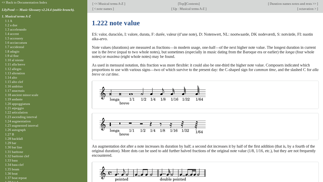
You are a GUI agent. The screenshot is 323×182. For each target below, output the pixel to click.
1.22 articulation (16, 112)
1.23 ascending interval (21, 117)
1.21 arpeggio (14, 108)
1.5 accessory (14, 38)
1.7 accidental (14, 47)
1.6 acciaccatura (16, 42)
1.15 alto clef (14, 82)
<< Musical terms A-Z (108, 4)
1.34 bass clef (14, 165)
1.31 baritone (14, 152)
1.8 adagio (12, 51)
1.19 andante (14, 99)
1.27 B (9, 134)
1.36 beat (11, 173)
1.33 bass (11, 160)
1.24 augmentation (18, 121)
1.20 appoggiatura (17, 104)
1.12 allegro (13, 69)
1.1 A (8, 21)
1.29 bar (10, 143)
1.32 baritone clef (17, 156)
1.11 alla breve (15, 64)
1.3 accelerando (15, 29)
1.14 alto (11, 77)
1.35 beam (12, 169)
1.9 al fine (12, 56)
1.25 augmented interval (21, 125)
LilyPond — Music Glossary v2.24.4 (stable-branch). (38, 10)
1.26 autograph (15, 130)
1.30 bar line (13, 147)
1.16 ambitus (14, 86)
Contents (192, 4)
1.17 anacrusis (14, 91)
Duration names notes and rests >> (293, 4)
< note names (103, 9)
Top (181, 4)
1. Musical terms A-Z (16, 16)
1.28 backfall (14, 139)
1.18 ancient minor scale (21, 95)
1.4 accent (12, 34)
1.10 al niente (14, 60)
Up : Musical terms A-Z (188, 9)
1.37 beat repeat (16, 178)
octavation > (307, 9)
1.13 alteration (15, 73)
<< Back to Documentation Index (24, 2)
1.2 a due (11, 25)
